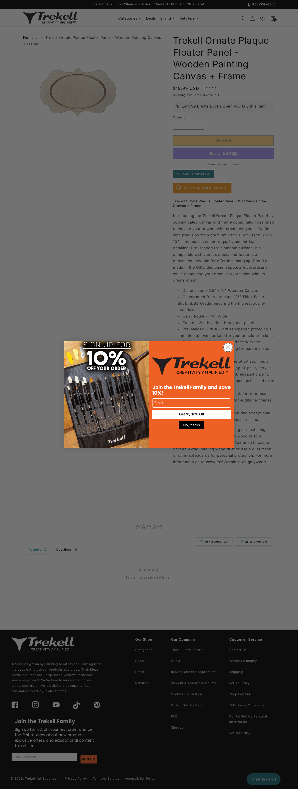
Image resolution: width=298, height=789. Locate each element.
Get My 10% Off (191, 414)
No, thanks (191, 425)
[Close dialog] (228, 347)
